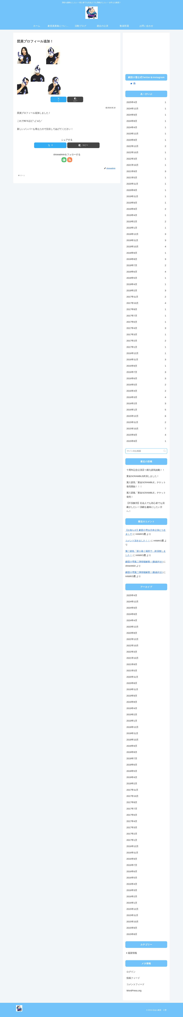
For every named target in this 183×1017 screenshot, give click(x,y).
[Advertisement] (146, 52)
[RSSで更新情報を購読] (69, 159)
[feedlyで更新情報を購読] (63, 159)
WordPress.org (133, 990)
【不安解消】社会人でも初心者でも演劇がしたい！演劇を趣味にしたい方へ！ (145, 507)
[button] (75, 99)
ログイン (130, 972)
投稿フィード (133, 978)
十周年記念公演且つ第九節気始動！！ (145, 470)
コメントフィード (135, 984)
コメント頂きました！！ (137, 540)
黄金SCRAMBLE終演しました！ (142, 476)
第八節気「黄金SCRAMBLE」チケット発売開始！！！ (146, 484)
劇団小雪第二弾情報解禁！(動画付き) (144, 561)
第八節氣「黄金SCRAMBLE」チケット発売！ (146, 495)
